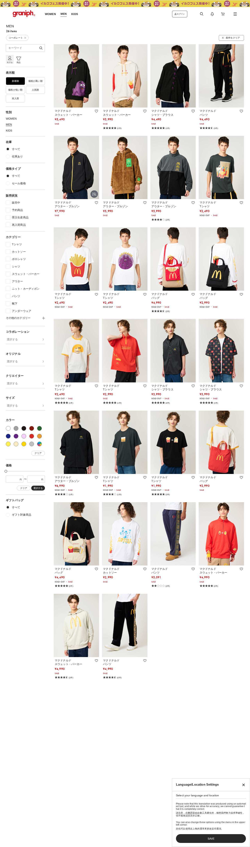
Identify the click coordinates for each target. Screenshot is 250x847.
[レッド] (31, 436)
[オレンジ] (39, 436)
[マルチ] (39, 444)
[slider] (5, 471)
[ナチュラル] (16, 444)
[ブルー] (8, 436)
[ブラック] (23, 428)
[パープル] (16, 436)
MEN (9, 124)
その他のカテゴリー (18, 318)
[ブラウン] (31, 428)
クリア (38, 453)
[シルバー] (31, 444)
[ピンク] (23, 436)
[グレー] (16, 428)
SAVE (211, 838)
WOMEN (11, 118)
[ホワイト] (8, 428)
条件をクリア (233, 37)
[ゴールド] (23, 444)
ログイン (181, 14)
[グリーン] (39, 428)
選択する (12, 339)
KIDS (9, 130)
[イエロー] (8, 444)
